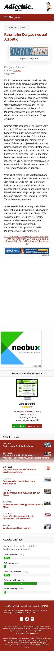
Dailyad (17, 70)
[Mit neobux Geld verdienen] (21, 349)
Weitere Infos (34, 426)
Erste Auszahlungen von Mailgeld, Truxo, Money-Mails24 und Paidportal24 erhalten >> (27, 241)
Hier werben (25, 611)
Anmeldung (18, 426)
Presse (44, 611)
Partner (36, 611)
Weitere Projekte (11, 611)
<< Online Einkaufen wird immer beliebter (26, 236)
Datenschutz (18, 613)
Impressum (30, 613)
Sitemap (7, 613)
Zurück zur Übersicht (17, 27)
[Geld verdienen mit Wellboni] (27, 252)
